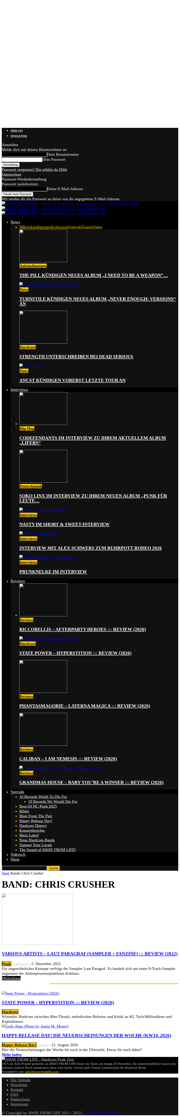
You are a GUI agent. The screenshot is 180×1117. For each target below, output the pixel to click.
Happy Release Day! (35, 821)
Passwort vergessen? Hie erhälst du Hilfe (34, 169)
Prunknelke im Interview (53, 571)
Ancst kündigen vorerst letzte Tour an (72, 380)
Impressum (19, 1104)
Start (5, 873)
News (15, 222)
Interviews (19, 389)
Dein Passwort (53, 159)
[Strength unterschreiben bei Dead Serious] (43, 342)
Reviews (18, 581)
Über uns (17, 130)
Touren (87, 227)
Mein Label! (29, 835)
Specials (17, 791)
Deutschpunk (31, 486)
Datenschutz (11, 174)
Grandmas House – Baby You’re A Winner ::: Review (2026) (91, 782)
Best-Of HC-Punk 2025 (38, 806)
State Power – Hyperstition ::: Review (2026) (75, 653)
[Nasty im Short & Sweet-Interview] (43, 510)
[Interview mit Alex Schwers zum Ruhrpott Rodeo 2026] (38, 534)
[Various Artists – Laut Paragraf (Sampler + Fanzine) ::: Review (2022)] (37, 943)
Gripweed (20, 964)
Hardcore (28, 347)
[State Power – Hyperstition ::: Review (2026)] (48, 639)
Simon (43, 1045)
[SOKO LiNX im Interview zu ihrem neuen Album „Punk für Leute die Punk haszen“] (43, 481)
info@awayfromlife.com (42, 1071)
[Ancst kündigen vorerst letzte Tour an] (31, 366)
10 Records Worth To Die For (43, 796)
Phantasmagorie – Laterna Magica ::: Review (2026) (84, 705)
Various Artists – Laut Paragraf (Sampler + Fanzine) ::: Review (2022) (90, 953)
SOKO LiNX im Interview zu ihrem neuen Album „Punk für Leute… (93, 498)
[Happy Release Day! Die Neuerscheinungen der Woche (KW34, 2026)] (35, 1026)
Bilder (24, 811)
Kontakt (17, 1089)
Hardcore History (33, 825)
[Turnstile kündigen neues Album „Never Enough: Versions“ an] (49, 284)
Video (97, 227)
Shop (15, 859)
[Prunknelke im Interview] (47, 557)
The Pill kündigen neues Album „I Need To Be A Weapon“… (93, 275)
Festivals (74, 227)
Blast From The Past (35, 816)
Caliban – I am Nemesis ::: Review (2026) (68, 758)
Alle (22, 227)
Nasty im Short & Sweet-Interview (64, 524)
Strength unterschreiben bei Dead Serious (76, 356)
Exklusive (59, 227)
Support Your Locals (35, 845)
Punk (6, 964)
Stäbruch (18, 854)
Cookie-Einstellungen (101, 1113)
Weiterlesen (11, 978)
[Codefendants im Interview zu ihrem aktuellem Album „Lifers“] (43, 423)
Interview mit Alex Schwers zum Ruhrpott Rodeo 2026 (90, 548)
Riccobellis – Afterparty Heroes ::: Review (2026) (82, 629)
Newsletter (19, 136)
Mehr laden (12, 1054)
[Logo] (54, 208)
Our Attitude (21, 1080)
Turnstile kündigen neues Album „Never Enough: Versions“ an (97, 301)
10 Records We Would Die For (52, 801)
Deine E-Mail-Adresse (65, 189)
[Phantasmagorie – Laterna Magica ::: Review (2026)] (43, 691)
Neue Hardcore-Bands (37, 840)
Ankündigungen (39, 227)
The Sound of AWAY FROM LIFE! (47, 850)
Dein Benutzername (63, 154)
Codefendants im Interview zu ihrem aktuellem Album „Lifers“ (92, 440)
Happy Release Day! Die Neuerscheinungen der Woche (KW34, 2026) (86, 1035)
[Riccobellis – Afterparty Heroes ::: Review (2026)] (43, 615)
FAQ (14, 1094)
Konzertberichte (32, 830)
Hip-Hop (27, 428)
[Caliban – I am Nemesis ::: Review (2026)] (43, 744)
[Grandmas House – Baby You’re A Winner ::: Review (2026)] (60, 768)
